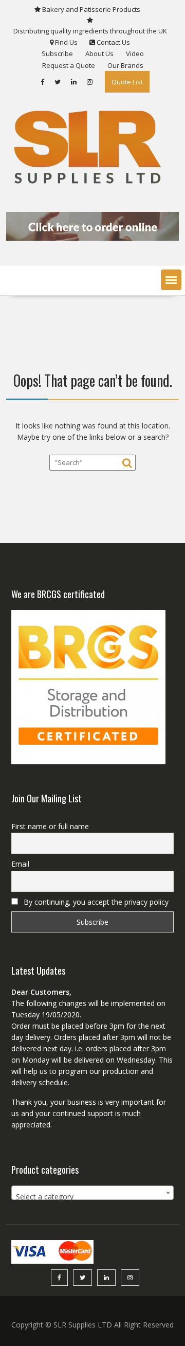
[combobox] (92, 1193)
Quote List (127, 81)
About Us (99, 53)
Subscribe (57, 53)
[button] (171, 280)
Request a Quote (68, 65)
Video (135, 53)
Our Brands (125, 65)
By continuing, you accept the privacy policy (95, 902)
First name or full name (50, 826)
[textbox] (92, 1197)
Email (20, 864)
